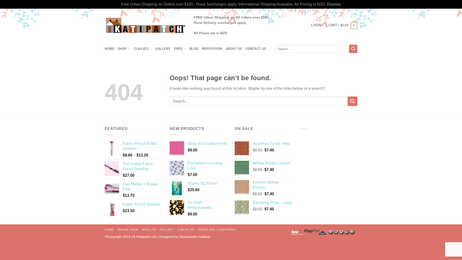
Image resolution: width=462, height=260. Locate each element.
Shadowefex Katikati (194, 237)
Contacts (185, 229)
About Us (234, 49)
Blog (194, 49)
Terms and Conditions (216, 229)
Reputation (212, 49)
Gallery (163, 49)
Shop (122, 49)
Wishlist (149, 229)
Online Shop (128, 229)
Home (109, 49)
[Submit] (353, 49)
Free (178, 49)
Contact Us (256, 49)
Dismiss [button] (334, 4)
